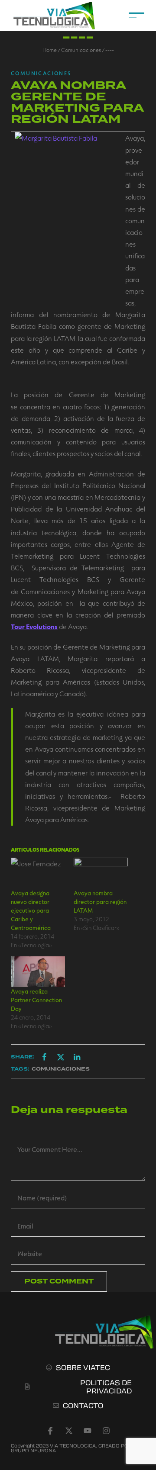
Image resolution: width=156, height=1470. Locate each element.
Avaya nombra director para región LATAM (100, 901)
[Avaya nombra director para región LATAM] (101, 873)
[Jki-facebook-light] (50, 1431)
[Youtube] (87, 1431)
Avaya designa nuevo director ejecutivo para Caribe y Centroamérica (31, 910)
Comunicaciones (81, 49)
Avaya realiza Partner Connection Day (36, 1000)
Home (49, 49)
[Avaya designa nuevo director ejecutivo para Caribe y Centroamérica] (38, 873)
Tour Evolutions (34, 626)
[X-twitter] (69, 1431)
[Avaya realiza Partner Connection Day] (38, 971)
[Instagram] (106, 1431)
